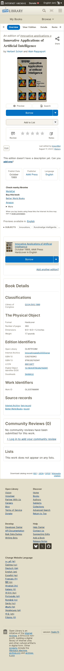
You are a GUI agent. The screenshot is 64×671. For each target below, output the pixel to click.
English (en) (11, 571)
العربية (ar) (10, 561)
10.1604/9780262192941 (36, 368)
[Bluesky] (36, 546)
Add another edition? (47, 269)
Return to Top (40, 513)
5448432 (29, 374)
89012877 (29, 364)
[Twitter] (42, 546)
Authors (37, 499)
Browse (46, 19)
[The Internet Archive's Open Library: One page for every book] (14, 10)
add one (7, 161)
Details (44, 27)
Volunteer (10, 496)
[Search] (44, 10)
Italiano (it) (10, 589)
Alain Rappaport (36, 51)
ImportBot (56, 146)
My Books (16, 19)
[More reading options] (55, 113)
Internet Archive (12, 405)
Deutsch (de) (11, 568)
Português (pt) (12, 596)
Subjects (37, 503)
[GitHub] (49, 546)
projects (13, 648)
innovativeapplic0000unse (37, 352)
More (10, 206)
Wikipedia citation (56, 474)
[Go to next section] (60, 27)
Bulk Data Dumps (13, 534)
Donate (34, 3)
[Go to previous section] (3, 27)
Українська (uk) (13, 610)
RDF (35, 473)
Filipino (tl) (10, 617)
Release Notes (40, 541)
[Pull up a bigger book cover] (32, 100)
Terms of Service (13, 510)
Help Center (39, 527)
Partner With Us (13, 499)
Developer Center (13, 527)
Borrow (29, 112)
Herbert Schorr (15, 51)
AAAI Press (32, 174)
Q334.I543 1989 (32, 304)
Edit (6, 148)
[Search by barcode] (51, 10)
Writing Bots (11, 538)
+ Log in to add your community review (31, 439)
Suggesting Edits (41, 534)
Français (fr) (11, 579)
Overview (13, 27)
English (49, 174)
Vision (8, 492)
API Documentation (14, 530)
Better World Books (15, 198)
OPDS (47, 473)
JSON (41, 473)
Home (36, 492)
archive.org (15, 653)
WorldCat (10, 191)
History (57, 149)
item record (26, 405)
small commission (18, 214)
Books (36, 496)
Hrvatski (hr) (11, 585)
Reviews (56, 27)
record (26, 409)
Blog (7, 506)
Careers (9, 503)
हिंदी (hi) (8, 582)
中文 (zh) (9, 614)
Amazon (10, 202)
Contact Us (38, 530)
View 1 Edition (29, 27)
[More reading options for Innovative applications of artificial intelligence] (55, 122)
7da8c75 (55, 632)
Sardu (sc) (10, 603)
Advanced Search (41, 510)
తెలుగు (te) (10, 607)
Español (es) (11, 575)
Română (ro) (11, 600)
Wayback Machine (18, 650)
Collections (38, 506)
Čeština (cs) (11, 565)
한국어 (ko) (10, 593)
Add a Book (39, 538)
